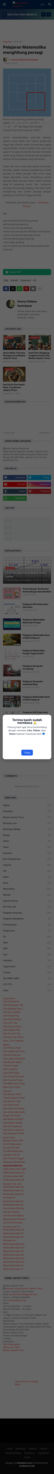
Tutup (27, 752)
